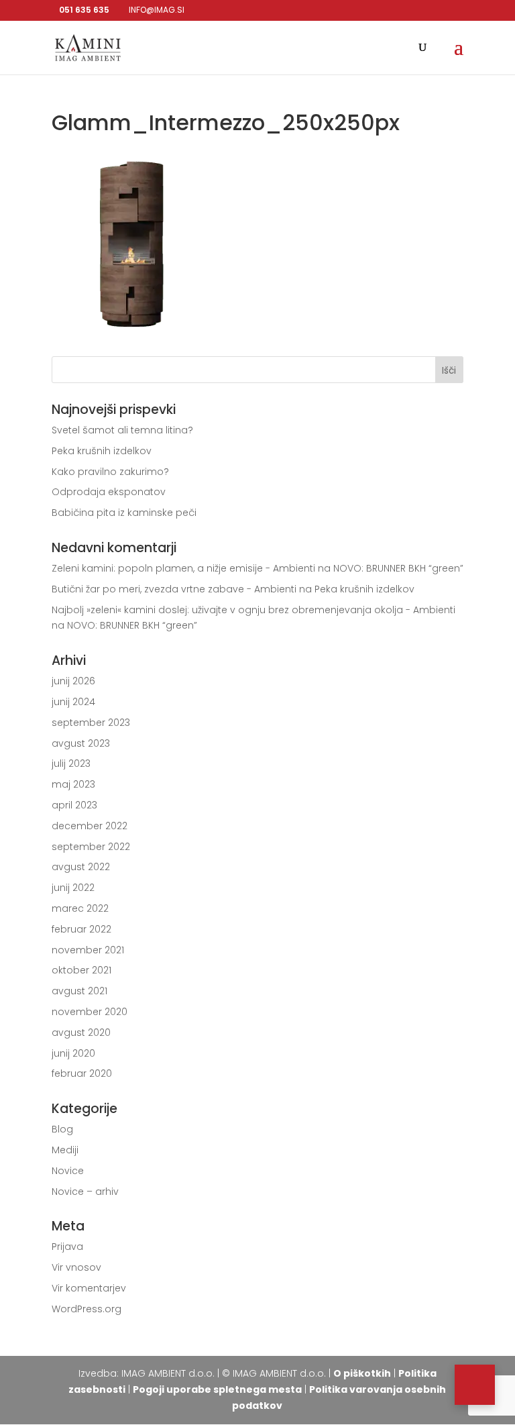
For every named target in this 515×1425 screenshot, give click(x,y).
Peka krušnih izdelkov (102, 451)
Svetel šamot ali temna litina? (122, 430)
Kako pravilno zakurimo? (110, 471)
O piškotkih (362, 1373)
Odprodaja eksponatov (109, 491)
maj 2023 (73, 784)
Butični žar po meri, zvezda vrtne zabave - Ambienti (174, 589)
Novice (68, 1170)
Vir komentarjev (89, 1288)
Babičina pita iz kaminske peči (124, 512)
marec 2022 (80, 908)
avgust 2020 (81, 1032)
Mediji (65, 1150)
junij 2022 (73, 887)
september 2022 (91, 846)
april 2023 (74, 805)
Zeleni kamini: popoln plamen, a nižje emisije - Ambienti (183, 568)
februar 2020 (82, 1073)
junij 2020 (73, 1053)
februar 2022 (81, 929)
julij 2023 (71, 763)
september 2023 (91, 722)
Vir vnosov (76, 1267)
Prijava (67, 1246)
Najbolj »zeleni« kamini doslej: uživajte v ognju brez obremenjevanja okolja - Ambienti (253, 610)
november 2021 (88, 950)
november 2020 (89, 1011)
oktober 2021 (81, 970)
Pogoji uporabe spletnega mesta (217, 1389)
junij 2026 (73, 681)
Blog (62, 1129)
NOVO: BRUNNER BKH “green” (398, 568)
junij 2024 (73, 701)
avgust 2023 (81, 743)
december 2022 (89, 826)
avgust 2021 (79, 991)
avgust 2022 (81, 867)
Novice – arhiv (85, 1191)
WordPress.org (86, 1309)
